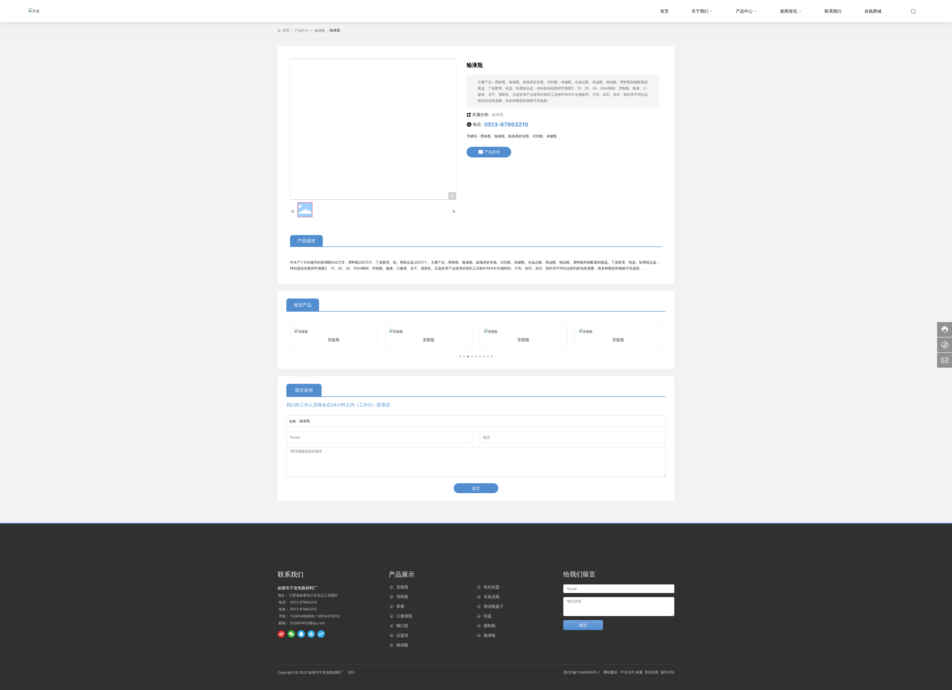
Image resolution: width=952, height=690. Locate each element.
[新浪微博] (281, 634)
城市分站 (667, 672)
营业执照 (651, 672)
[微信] (291, 634)
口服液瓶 (404, 615)
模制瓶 (490, 625)
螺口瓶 (402, 625)
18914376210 (328, 616)
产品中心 (301, 30)
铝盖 (488, 615)
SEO (351, 672)
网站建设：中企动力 (619, 672)
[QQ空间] (311, 634)
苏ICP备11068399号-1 (582, 672)
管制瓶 (402, 596)
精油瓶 (402, 644)
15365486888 (302, 616)
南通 (639, 672)
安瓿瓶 (334, 339)
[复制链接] (321, 634)
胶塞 (400, 606)
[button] (460, 357)
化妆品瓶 (492, 596)
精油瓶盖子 (494, 606)
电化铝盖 (492, 586)
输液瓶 (320, 30)
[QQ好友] (301, 634)
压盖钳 (402, 635)
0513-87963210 (506, 124)
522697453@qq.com (307, 623)
